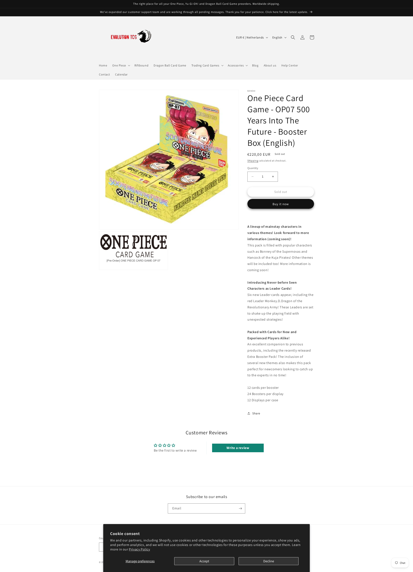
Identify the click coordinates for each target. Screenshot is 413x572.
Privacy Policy (139, 549)
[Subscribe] (240, 508)
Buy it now (281, 204)
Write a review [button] (238, 448)
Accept (204, 561)
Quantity (252, 168)
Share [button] (256, 413)
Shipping (252, 160)
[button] (121, 65)
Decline (268, 561)
